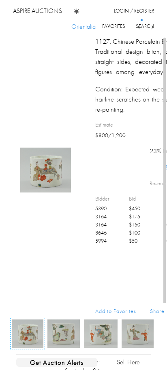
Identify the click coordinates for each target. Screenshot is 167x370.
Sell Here (128, 362)
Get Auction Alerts (57, 362)
